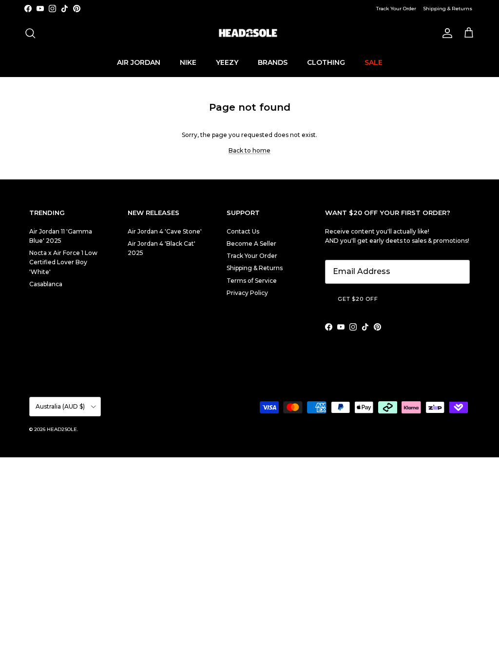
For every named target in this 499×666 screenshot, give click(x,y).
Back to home (249, 150)
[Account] (445, 33)
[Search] (30, 33)
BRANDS (273, 62)
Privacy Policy (247, 292)
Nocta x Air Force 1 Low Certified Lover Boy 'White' (63, 262)
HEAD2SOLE (62, 429)
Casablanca (45, 284)
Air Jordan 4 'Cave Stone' (165, 231)
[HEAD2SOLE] (249, 33)
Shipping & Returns (447, 8)
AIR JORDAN (138, 62)
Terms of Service (252, 280)
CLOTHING (326, 62)
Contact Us (243, 231)
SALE (374, 62)
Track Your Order (396, 8)
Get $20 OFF (358, 298)
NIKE (188, 62)
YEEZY (227, 62)
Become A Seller (251, 243)
